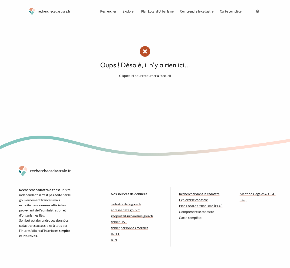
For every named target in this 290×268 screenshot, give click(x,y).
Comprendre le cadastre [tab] (197, 11)
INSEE (115, 234)
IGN (114, 240)
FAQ (243, 200)
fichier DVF (119, 222)
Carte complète (190, 218)
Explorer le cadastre (193, 200)
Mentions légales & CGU (258, 194)
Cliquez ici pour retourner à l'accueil (145, 76)
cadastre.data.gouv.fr (126, 204)
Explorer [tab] (129, 11)
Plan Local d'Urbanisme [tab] (157, 11)
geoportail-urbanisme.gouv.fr (132, 216)
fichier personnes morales (129, 228)
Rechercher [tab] (108, 11)
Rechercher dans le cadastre (199, 194)
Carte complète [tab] (231, 11)
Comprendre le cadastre (196, 212)
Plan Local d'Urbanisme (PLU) (200, 206)
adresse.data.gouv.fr (125, 210)
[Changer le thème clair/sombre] (257, 11)
